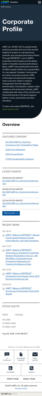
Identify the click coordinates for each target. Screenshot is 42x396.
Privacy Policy (21, 389)
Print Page (13, 379)
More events (9, 213)
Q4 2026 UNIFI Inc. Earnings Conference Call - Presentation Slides (21, 143)
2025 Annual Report (14, 154)
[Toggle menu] (39, 2)
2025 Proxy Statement (15, 150)
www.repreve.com (10, 109)
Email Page (29, 379)
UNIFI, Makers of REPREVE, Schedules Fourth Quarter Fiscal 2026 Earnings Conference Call (22, 276)
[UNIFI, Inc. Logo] (9, 2)
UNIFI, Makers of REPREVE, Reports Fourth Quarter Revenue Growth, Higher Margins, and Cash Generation (23, 238)
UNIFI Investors (6, 7)
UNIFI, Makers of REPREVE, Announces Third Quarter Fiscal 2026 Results (22, 291)
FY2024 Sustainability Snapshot (19, 159)
